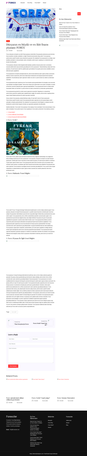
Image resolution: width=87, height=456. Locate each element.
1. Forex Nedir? (11, 112)
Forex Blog (29, 2)
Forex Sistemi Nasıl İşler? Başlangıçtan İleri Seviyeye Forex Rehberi (68, 31)
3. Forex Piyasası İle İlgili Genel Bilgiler (17, 117)
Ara (60, 9)
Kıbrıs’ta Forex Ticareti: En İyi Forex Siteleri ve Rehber (69, 23)
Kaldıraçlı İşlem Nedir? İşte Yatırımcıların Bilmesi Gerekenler (69, 39)
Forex (8, 41)
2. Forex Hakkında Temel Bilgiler (15, 114)
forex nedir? (14, 312)
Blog (67, 425)
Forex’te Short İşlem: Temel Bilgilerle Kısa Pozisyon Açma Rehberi (68, 35)
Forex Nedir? (37, 2)
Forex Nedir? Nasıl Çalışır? (40, 324)
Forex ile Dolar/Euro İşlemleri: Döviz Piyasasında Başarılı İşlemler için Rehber (68, 27)
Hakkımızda (68, 420)
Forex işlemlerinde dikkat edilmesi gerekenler (15, 399)
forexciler (10, 50)
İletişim (44, 2)
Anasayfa (23, 2)
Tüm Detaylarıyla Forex (22, 324)
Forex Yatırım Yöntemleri (66, 398)
